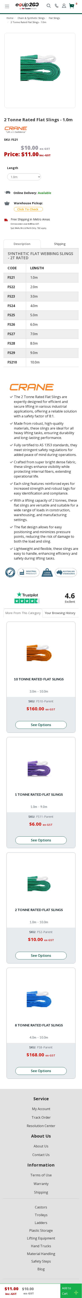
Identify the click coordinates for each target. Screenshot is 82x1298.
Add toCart (66, 1290)
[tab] (22, 244)
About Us (41, 1146)
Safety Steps (41, 1261)
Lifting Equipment (41, 1238)
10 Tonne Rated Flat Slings (39, 679)
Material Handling (41, 1253)
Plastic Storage (41, 1230)
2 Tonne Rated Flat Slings (39, 910)
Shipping (59, 244)
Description (22, 244)
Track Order (41, 1117)
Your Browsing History (60, 613)
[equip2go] (27, 5)
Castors (41, 1207)
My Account (41, 1109)
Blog (41, 1269)
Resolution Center (41, 1126)
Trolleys (41, 1215)
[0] (71, 7)
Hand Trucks (41, 1246)
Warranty (41, 1183)
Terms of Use (41, 1175)
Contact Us (41, 1154)
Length (12, 168)
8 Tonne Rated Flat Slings (39, 1025)
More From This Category (23, 613)
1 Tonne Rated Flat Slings (39, 794)
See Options (41, 725)
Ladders (41, 1222)
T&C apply (41, 228)
